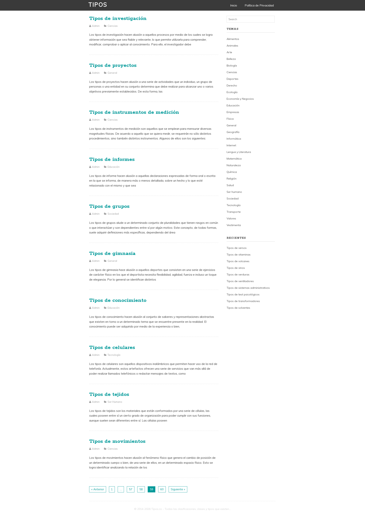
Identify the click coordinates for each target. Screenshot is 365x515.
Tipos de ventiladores (240, 281)
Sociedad (113, 213)
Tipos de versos (237, 248)
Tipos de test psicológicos (243, 294)
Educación (114, 166)
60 (162, 489)
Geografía (233, 132)
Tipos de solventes (238, 307)
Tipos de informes (112, 159)
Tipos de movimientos (117, 441)
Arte (229, 52)
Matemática (234, 158)
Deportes (232, 79)
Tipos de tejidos (109, 394)
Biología (232, 65)
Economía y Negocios (240, 98)
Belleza (231, 59)
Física (230, 118)
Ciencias (113, 25)
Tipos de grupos (109, 206)
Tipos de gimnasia (112, 253)
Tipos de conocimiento (117, 300)
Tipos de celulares (112, 347)
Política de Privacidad (259, 5)
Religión (231, 178)
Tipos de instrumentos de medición (134, 112)
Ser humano (115, 401)
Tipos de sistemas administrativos (248, 288)
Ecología (232, 92)
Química (232, 172)
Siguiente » (178, 489)
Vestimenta (234, 225)
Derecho (232, 85)
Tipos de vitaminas (239, 254)
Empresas (233, 112)
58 (141, 489)
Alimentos (233, 39)
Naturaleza (234, 165)
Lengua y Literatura (239, 152)
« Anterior (97, 489)
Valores (231, 218)
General (112, 72)
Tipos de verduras (238, 274)
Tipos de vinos (236, 268)
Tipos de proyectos (112, 65)
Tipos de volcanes (238, 261)
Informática (234, 138)
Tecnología (114, 354)
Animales (232, 45)
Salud (230, 185)
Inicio (233, 5)
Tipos (97, 4)
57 (130, 489)
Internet (231, 145)
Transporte (234, 212)
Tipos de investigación (118, 18)
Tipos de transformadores (243, 301)
